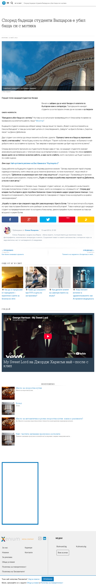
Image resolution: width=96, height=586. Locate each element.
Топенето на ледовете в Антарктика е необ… (78, 254)
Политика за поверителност (52, 582)
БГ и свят (18, 3)
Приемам (47, 579)
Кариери (28, 548)
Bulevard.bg (62, 547)
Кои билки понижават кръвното (13, 254)
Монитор (40, 121)
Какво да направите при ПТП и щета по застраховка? (36, 292)
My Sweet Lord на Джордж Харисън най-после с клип (46, 364)
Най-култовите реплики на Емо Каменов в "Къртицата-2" (34, 163)
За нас (5, 548)
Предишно (7, 250)
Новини (5, 553)
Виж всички (63, 553)
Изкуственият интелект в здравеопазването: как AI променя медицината (83, 294)
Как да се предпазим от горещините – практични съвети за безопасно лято (12, 294)
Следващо (88, 250)
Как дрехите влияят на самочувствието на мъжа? (59, 292)
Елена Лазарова (32, 230)
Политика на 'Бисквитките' (13, 572)
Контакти (29, 553)
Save (67, 218)
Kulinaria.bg (81, 547)
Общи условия (33, 582)
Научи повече (33, 579)
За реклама (7, 557)
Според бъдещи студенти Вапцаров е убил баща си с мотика (45, 3)
